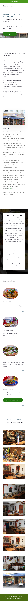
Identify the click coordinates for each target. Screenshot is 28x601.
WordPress (17, 598)
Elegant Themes (17, 596)
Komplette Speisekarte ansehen (13, 400)
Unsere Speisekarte (10, 34)
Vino (9, 188)
